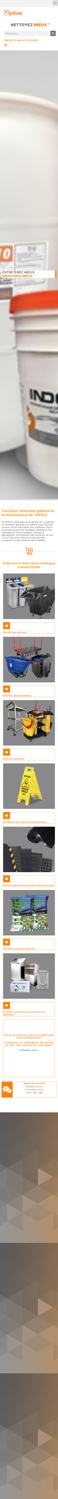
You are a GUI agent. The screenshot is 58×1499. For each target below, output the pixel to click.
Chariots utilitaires (13, 758)
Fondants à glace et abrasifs (19, 948)
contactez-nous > (29, 1050)
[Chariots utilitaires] (6, 752)
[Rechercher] (53, 33)
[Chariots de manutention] (6, 689)
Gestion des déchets (14, 632)
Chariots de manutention (17, 695)
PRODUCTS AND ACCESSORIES (21, 40)
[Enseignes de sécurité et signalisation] (6, 815)
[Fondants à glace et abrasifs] (6, 942)
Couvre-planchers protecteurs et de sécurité (28, 885)
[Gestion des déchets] (6, 625)
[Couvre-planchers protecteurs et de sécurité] (6, 878)
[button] (5, 44)
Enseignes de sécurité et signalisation (24, 822)
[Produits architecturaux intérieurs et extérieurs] (6, 1005)
